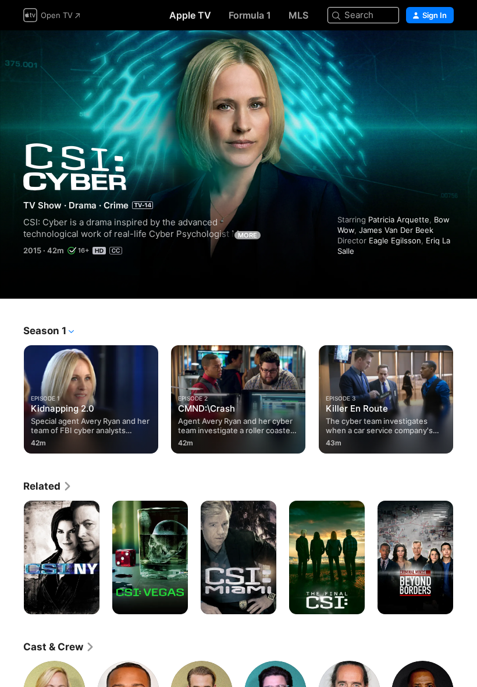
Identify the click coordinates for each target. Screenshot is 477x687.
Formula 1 (250, 15)
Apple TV (190, 15)
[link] (47, 486)
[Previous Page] (11, 397)
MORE (247, 235)
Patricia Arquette (398, 219)
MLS (298, 15)
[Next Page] (465, 397)
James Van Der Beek (396, 230)
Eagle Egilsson (395, 240)
